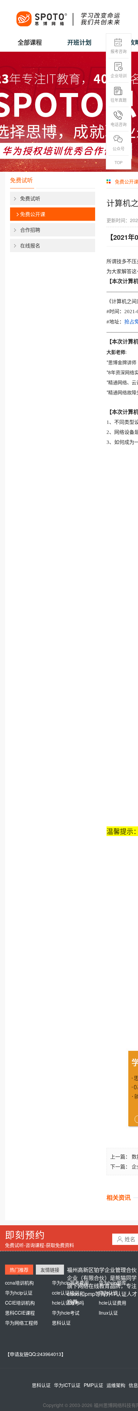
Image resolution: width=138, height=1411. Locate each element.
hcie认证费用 (112, 1302)
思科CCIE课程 (20, 1312)
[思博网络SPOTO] (68, 15)
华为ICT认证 (67, 1385)
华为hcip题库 (112, 1282)
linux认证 (108, 1312)
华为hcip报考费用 (70, 1282)
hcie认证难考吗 (68, 1302)
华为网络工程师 (21, 1322)
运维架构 (116, 1385)
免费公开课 (32, 213)
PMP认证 (93, 1385)
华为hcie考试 (65, 1312)
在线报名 (30, 245)
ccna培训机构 (19, 1282)
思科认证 (61, 1322)
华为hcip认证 (18, 1292)
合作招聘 (30, 229)
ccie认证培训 (65, 1292)
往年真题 (119, 100)
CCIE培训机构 (20, 1302)
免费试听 (30, 198)
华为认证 (108, 1292)
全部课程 (30, 42)
